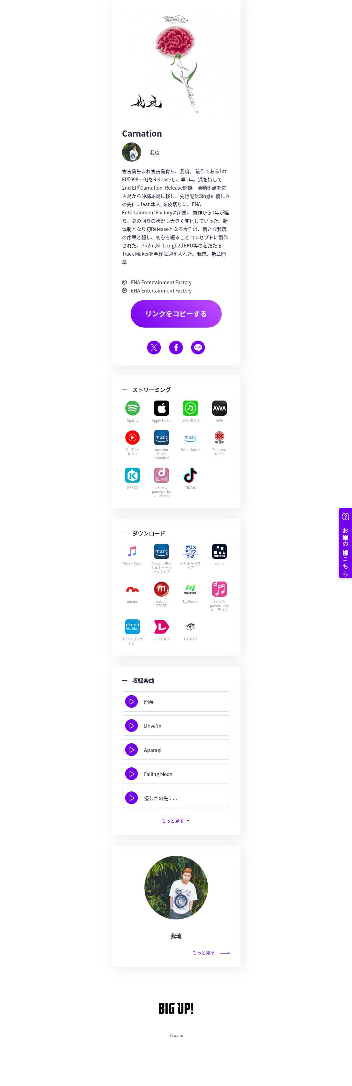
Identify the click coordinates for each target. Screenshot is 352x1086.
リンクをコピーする (176, 314)
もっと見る (203, 952)
